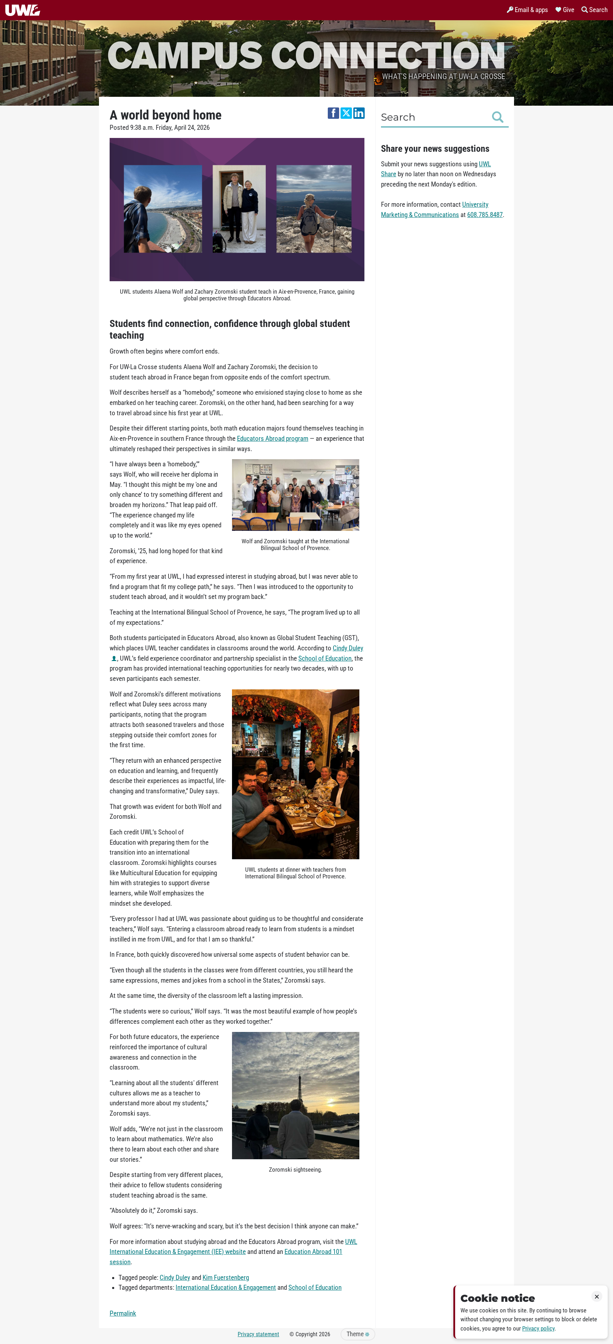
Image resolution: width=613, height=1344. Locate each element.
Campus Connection (306, 54)
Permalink (123, 1313)
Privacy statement (258, 1334)
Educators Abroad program (272, 439)
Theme (356, 1334)
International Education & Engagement (226, 1288)
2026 (324, 1334)
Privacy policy (538, 1328)
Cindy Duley (175, 1278)
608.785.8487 (485, 215)
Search (398, 117)
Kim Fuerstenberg (226, 1278)
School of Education (325, 658)
